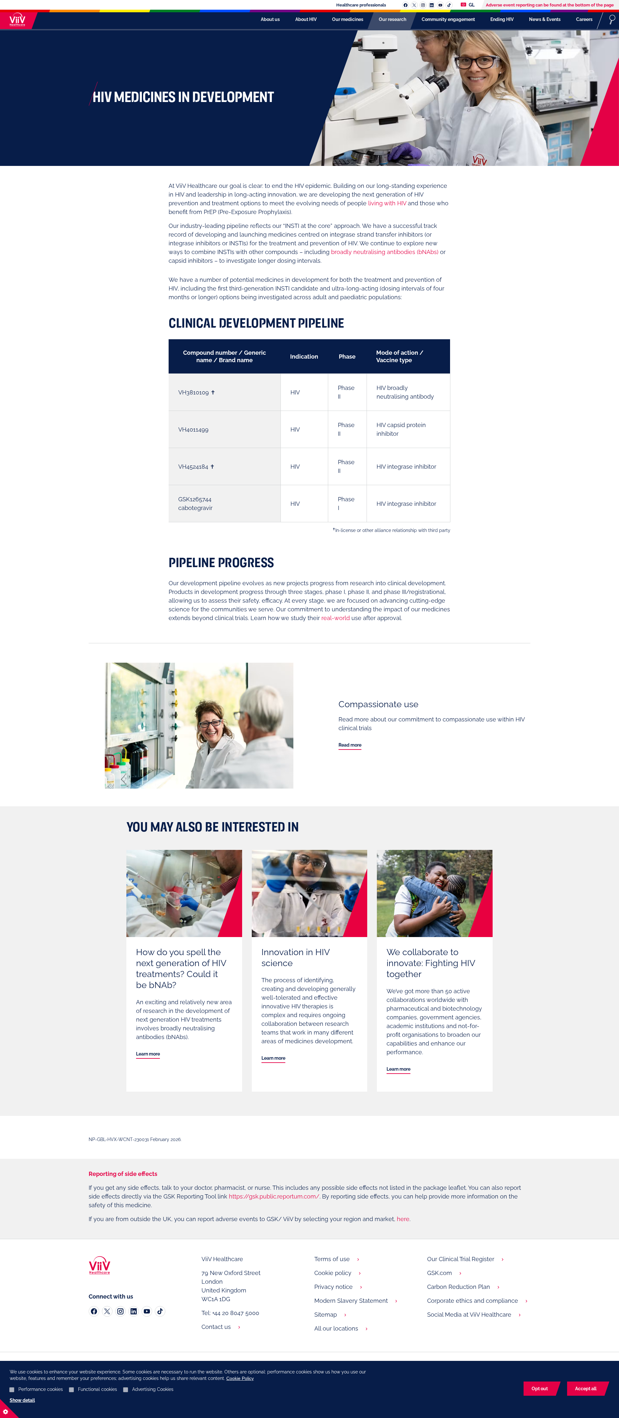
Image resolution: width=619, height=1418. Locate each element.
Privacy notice (333, 1286)
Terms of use (332, 1259)
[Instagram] (120, 1311)
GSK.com (439, 1273)
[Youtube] (147, 1311)
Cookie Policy (240, 1378)
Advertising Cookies (152, 1389)
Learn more (148, 1053)
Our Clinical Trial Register (460, 1259)
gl (471, 4)
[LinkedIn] (133, 1311)
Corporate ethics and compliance (472, 1300)
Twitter (414, 5)
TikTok (449, 5)
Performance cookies (40, 1389)
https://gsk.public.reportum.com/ (274, 1196)
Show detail (22, 1400)
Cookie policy (332, 1273)
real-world (335, 618)
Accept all (585, 1388)
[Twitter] (107, 1311)
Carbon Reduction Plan (458, 1286)
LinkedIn (431, 5)
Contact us (216, 1326)
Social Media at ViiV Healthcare (469, 1314)
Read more (350, 745)
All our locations (336, 1328)
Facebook (405, 5)
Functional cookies (97, 1389)
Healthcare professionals (361, 5)
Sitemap (325, 1314)
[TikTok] (160, 1311)
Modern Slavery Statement (351, 1300)
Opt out (540, 1388)
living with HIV (387, 203)
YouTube (440, 5)
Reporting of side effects (123, 1173)
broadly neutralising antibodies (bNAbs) (384, 252)
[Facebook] (94, 1311)
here (403, 1219)
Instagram (423, 5)
